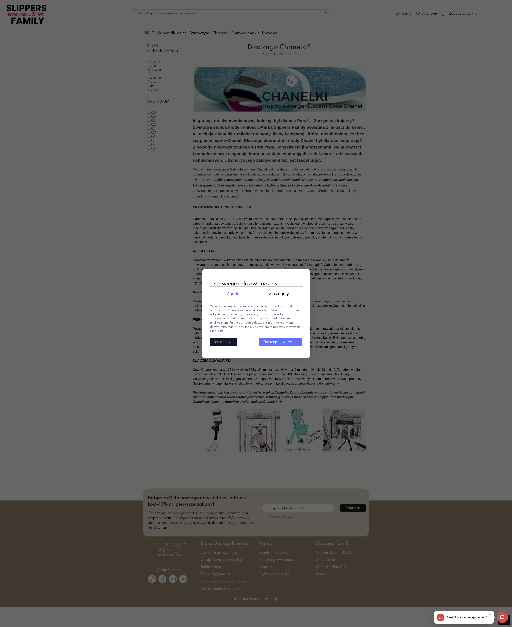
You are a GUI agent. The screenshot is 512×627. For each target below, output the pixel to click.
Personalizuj (223, 342)
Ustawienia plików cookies (243, 283)
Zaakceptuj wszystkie (280, 342)
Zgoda (233, 294)
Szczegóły (279, 294)
